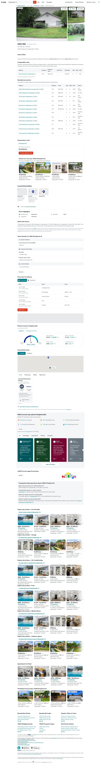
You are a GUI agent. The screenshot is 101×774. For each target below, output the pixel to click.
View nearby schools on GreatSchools (28, 406)
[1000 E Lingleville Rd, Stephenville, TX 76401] (41, 519)
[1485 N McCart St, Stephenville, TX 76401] (43, 167)
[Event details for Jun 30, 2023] (81, 301)
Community (26, 435)
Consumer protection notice (38, 742)
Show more (22, 309)
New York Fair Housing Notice (23, 741)
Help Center (44, 762)
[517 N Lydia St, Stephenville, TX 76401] (74, 646)
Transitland (35, 734)
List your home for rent (26, 153)
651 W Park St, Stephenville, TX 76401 (28, 117)
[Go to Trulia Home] (4, 2)
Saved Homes (68, 2)
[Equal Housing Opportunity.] (33, 762)
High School (42, 374)
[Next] (81, 171)
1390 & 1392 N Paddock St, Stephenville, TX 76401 (31, 89)
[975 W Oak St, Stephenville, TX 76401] (76, 167)
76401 (42, 5)
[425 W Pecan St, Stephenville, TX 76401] (59, 167)
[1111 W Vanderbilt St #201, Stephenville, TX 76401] (74, 544)
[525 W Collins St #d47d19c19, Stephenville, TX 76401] (25, 544)
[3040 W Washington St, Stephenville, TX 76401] (25, 519)
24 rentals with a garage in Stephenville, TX (30, 537)
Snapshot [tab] (21, 331)
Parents (43, 435)
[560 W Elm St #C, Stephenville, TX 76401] (26, 167)
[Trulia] (19, 747)
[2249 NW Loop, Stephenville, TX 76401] (74, 519)
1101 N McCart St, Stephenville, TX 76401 (29, 133)
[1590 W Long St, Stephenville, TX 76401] (41, 646)
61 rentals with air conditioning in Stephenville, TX (32, 563)
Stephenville (36, 5)
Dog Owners (35, 435)
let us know (61, 758)
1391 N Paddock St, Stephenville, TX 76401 (29, 92)
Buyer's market (31, 344)
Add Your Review (50, 464)
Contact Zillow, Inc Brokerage (24, 744)
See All (21, 429)
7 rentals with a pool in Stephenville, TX (29, 588)
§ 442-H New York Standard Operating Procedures (27, 740)
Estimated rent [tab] (23, 143)
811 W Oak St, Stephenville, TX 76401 (28, 109)
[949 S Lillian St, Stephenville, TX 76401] (25, 671)
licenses (54, 738)
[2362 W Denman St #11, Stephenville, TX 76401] (74, 570)
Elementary (28, 374)
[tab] (22, 280)
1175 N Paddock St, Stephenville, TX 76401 (29, 124)
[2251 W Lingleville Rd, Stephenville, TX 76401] (42, 671)
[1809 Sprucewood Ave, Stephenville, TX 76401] (58, 696)
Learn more (69, 409)
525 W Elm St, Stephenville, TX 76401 (28, 112)
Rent (43, 2)
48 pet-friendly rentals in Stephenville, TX (30, 512)
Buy (39, 2)
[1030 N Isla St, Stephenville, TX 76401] (41, 544)
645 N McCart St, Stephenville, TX (27, 74)
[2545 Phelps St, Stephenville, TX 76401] (25, 696)
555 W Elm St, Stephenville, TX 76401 (28, 105)
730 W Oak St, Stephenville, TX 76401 (28, 96)
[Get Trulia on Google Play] (35, 747)
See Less (22, 272)
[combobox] (22, 2)
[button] (34, 2)
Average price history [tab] (31, 330)
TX (31, 5)
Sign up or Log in (91, 2)
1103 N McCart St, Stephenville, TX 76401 (29, 128)
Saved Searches (79, 2)
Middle (35, 374)
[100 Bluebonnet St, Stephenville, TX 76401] (58, 519)
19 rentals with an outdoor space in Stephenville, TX (32, 639)
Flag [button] (30, 458)
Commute (50, 435)
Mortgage (49, 2)
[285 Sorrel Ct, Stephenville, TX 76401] (75, 696)
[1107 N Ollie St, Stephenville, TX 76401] (42, 696)
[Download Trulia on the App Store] (25, 747)
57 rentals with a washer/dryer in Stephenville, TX (32, 613)
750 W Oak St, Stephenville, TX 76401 (28, 101)
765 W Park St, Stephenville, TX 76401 (28, 120)
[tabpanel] (50, 164)
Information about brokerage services (26, 742)
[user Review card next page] (83, 450)
